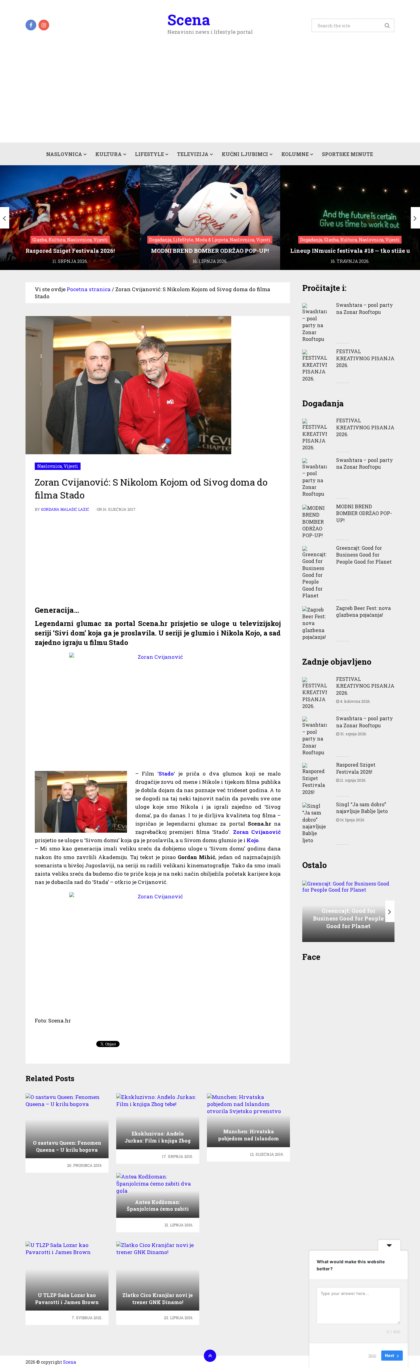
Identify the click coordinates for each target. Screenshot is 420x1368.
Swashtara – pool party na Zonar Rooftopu (364, 308)
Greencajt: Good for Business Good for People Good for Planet (364, 555)
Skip (372, 1355)
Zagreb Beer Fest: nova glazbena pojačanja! (363, 611)
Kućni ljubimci (245, 154)
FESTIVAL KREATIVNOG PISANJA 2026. (365, 358)
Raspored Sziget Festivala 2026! (355, 768)
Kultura (108, 154)
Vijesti (71, 466)
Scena (188, 19)
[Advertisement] (210, 96)
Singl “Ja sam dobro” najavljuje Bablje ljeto (362, 807)
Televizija (192, 154)
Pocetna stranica (89, 289)
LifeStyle (149, 154)
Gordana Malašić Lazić (65, 509)
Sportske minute (347, 154)
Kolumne (295, 154)
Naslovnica (64, 154)
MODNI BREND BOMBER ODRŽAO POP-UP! (364, 513)
